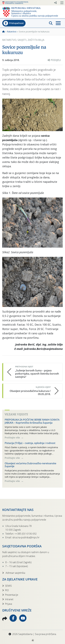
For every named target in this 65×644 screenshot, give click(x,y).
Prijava (8, 603)
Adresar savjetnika (15, 572)
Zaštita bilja (36, 40)
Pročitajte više (13, 437)
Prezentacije (11, 594)
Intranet (9, 599)
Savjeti (22, 40)
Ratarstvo (11, 31)
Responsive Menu (55, 2)
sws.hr (32, 640)
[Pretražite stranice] (50, 23)
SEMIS (8, 585)
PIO (7, 590)
